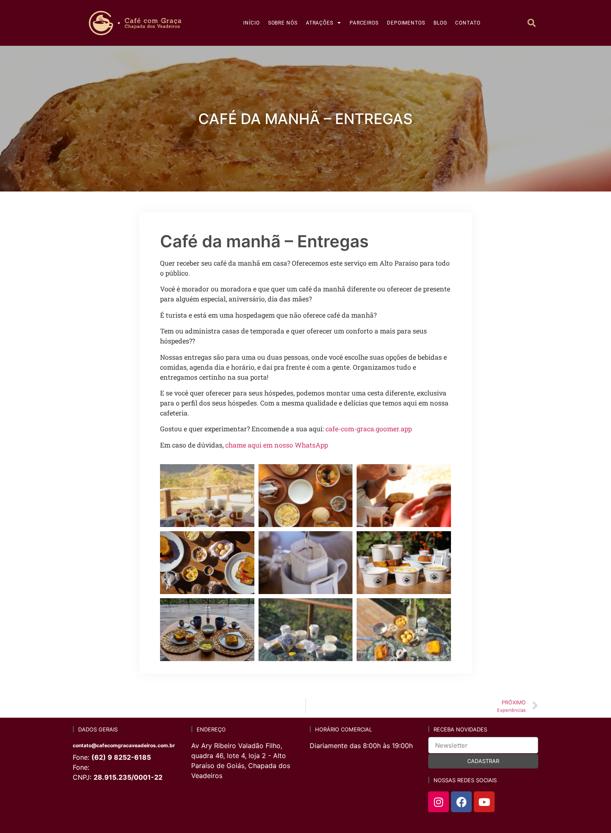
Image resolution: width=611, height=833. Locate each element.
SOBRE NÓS (283, 23)
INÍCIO (251, 23)
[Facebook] (461, 801)
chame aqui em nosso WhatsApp (276, 444)
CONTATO (467, 23)
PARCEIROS (364, 23)
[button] (531, 23)
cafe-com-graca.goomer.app (368, 428)
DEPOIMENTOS (406, 23)
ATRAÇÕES (319, 23)
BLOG (440, 23)
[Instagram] (438, 801)
